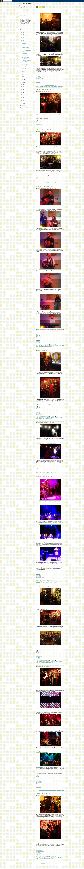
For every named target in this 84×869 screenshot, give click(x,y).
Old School (38, 342)
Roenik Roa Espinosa (39, 121)
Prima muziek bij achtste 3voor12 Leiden (48, 478)
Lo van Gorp (38, 852)
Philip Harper (38, 76)
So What (51, 662)
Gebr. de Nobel (38, 578)
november (23, 66)
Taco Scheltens (45, 346)
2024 (22, 34)
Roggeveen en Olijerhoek (40, 577)
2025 (22, 32)
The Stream (38, 574)
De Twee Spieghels (39, 179)
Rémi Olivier (38, 335)
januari (23, 82)
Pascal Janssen (38, 780)
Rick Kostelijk (38, 408)
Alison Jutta (38, 340)
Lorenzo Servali (38, 781)
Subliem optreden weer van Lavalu (47, 422)
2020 (22, 40)
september (23, 69)
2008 (22, 100)
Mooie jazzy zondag (43, 795)
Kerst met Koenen (43, 131)
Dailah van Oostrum (39, 336)
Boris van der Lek (58, 86)
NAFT (37, 783)
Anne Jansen (46, 581)
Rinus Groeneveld (46, 858)
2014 (22, 91)
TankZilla (37, 784)
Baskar (49, 581)
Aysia (43, 345)
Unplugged (38, 341)
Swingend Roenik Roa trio (45, 91)
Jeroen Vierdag (38, 853)
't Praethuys (38, 83)
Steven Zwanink (38, 77)
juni (22, 74)
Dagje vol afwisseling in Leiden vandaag (48, 11)
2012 (22, 94)
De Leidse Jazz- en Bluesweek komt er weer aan (49, 586)
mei (22, 76)
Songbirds (37, 178)
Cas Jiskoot (38, 412)
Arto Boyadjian (45, 86)
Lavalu (37, 469)
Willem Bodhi (38, 79)
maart (23, 79)
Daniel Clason (38, 651)
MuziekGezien (25, 3)
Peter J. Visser (24, 26)
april (22, 77)
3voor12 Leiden (38, 576)
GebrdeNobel (58, 581)
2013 (22, 92)
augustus (23, 71)
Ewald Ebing (38, 776)
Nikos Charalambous (39, 652)
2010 (22, 97)
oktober (23, 68)
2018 (22, 84)
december (23, 43)
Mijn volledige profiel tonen (24, 107)
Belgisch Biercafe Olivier (40, 78)
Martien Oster (38, 413)
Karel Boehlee (60, 857)
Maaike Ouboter (38, 575)
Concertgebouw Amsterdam (40, 470)
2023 (22, 35)
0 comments (52, 85)
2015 (22, 89)
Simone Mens (38, 407)
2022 (22, 37)
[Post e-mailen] (55, 85)
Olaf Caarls (50, 582)
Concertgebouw (45, 473)
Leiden (56, 345)
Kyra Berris (38, 337)
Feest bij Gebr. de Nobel (44, 666)
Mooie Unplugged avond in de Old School (48, 188)
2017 (22, 86)
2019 (22, 42)
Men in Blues (38, 82)
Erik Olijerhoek (53, 581)
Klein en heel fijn (43, 350)
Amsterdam (40, 473)
